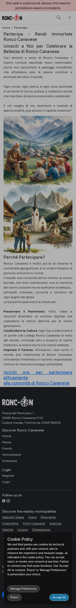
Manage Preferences (23, 588)
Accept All (59, 597)
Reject (14, 597)
